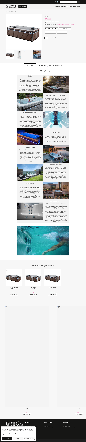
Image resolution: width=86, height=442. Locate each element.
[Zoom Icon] (24, 32)
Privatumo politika (47, 425)
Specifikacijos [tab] (42, 65)
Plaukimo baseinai (65, 24)
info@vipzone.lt (9, 1)
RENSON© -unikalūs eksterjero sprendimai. (71, 425)
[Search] (78, 2)
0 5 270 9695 (17, 1)
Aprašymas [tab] (30, 65)
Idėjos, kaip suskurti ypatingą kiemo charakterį (71, 427)
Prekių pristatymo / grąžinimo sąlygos (51, 427)
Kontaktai (26, 1)
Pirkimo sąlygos (47, 426)
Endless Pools (59, 24)
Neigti (17, 438)
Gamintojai (11, 11)
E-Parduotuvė (57, 6)
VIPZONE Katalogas (76, 6)
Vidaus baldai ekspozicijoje (66, 6)
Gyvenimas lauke (66, 426)
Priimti (7, 438)
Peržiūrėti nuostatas (29, 438)
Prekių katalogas (22, 6)
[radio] (51, 29)
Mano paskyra (51, 1)
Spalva (46, 26)
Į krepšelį (54, 37)
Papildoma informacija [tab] (55, 65)
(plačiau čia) (24, 430)
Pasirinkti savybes (13, 294)
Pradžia (7, 11)
